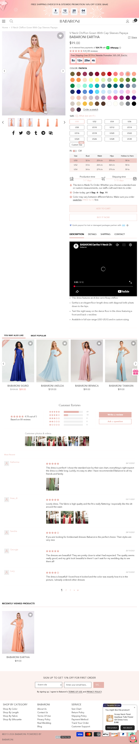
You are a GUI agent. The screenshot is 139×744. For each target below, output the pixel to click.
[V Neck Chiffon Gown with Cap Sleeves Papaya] (18, 632)
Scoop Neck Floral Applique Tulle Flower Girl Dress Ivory (123, 717)
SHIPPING (105, 234)
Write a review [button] (115, 414)
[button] (4, 71)
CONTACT (119, 234)
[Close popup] (134, 707)
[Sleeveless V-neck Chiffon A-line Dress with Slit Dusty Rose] (87, 361)
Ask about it (127, 728)
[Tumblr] (36, 133)
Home (5, 28)
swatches (77, 200)
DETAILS (92, 234)
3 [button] (70, 590)
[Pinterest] (28, 133)
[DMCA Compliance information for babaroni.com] (63, 737)
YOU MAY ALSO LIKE (13, 335)
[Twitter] (21, 133)
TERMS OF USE (75, 691)
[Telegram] (43, 133)
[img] (52, 464)
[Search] (11, 21)
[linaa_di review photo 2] (67, 517)
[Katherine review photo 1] (52, 484)
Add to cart (103, 208)
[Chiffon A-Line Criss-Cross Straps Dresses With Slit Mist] (121, 361)
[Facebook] (13, 133)
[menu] (3, 21)
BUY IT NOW (103, 217)
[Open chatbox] (133, 738)
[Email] (51, 133)
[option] (33, 73)
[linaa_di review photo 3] (81, 517)
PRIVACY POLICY (94, 691)
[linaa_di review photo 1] (52, 517)
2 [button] (66, 590)
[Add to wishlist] (60, 35)
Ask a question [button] (115, 421)
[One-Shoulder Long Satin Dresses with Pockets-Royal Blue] (18, 361)
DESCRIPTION (77, 234)
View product (112, 728)
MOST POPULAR (38, 335)
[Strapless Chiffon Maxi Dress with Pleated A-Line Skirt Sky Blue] (52, 361)
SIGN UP (100, 685)
